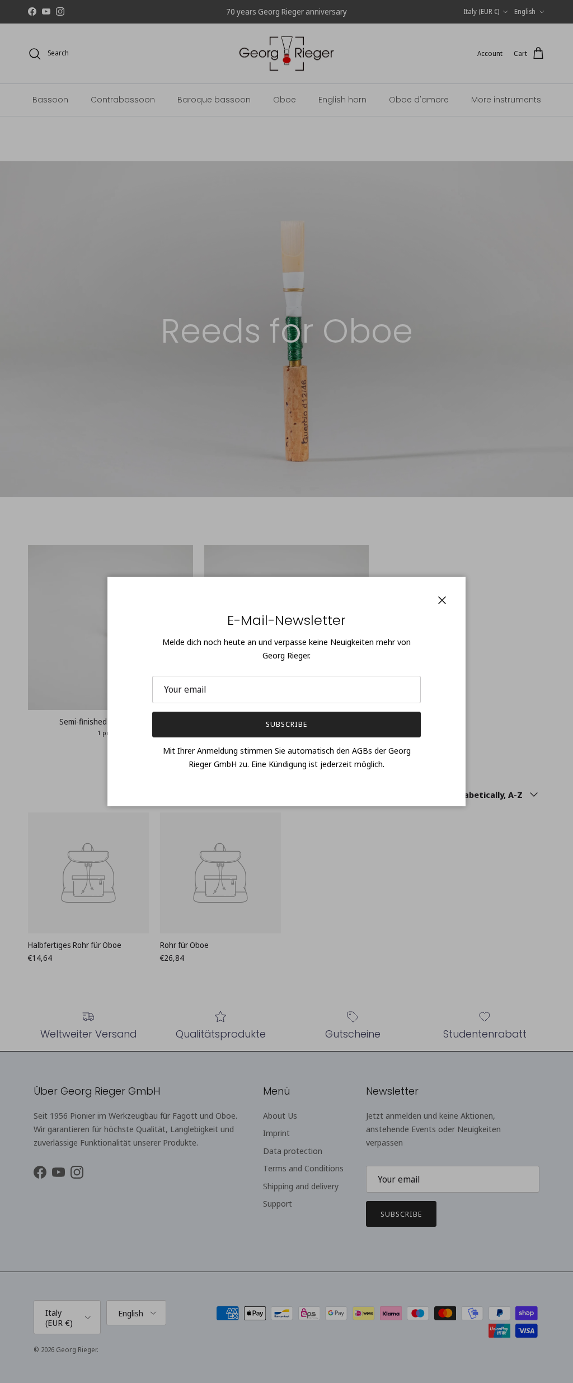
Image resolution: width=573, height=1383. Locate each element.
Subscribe (286, 724)
